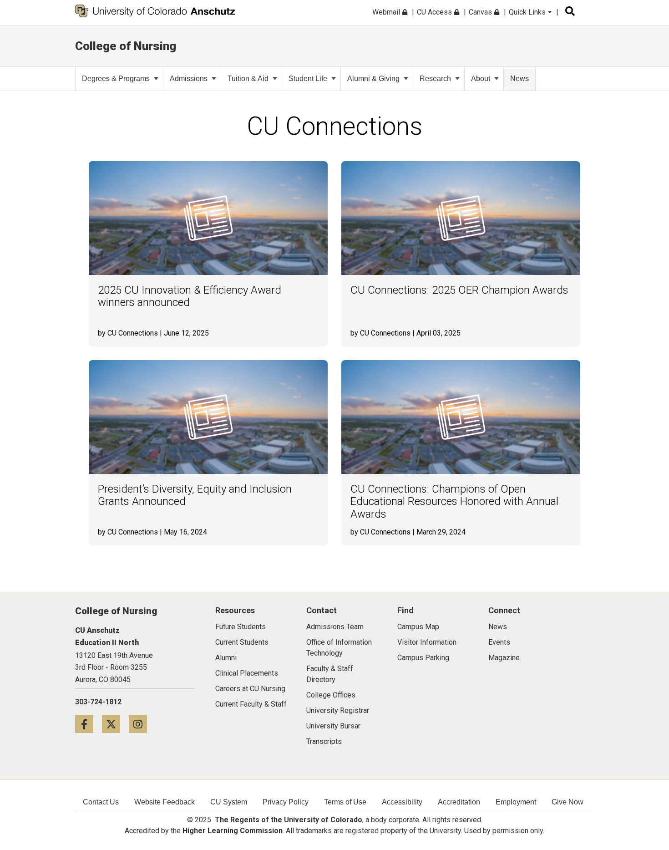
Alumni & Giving (373, 78)
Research (435, 78)
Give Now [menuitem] (567, 802)
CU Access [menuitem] (435, 12)
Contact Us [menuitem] (101, 802)
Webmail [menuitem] (387, 12)
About (480, 78)
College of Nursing (125, 46)
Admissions (189, 78)
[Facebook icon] (88, 724)
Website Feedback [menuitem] (164, 802)
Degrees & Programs (116, 78)
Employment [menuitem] (516, 802)
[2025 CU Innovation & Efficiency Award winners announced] (208, 218)
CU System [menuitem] (228, 802)
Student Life (308, 78)
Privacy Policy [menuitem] (286, 802)
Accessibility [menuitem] (402, 802)
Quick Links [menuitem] (528, 12)
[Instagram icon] (141, 724)
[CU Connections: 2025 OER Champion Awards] (460, 218)
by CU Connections (128, 333)
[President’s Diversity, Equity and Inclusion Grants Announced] (208, 417)
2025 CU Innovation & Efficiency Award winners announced (189, 296)
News (519, 78)
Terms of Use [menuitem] (345, 802)
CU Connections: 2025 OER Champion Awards (459, 290)
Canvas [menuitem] (481, 12)
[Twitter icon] (115, 724)
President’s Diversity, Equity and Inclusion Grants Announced (195, 495)
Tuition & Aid (248, 78)
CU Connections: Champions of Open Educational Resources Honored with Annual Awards (454, 501)
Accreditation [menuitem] (459, 802)
